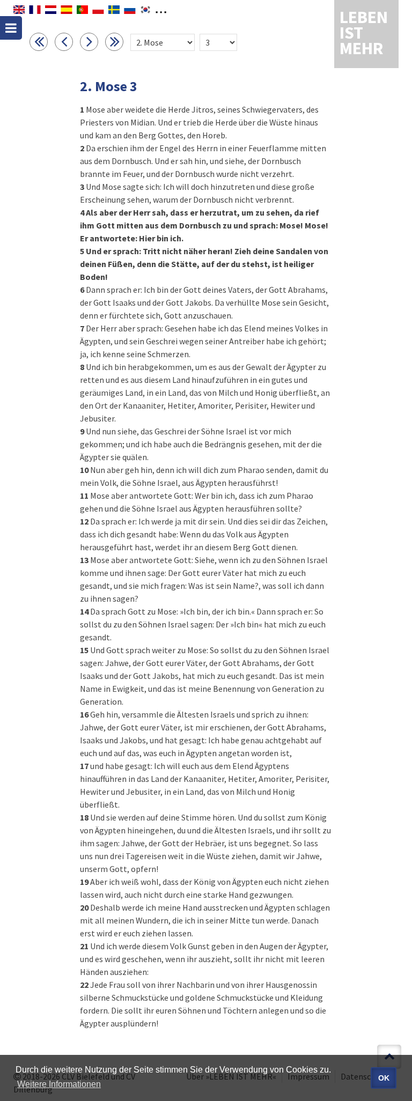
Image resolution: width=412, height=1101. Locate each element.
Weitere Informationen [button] (59, 1084)
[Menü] (11, 28)
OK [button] (383, 1078)
